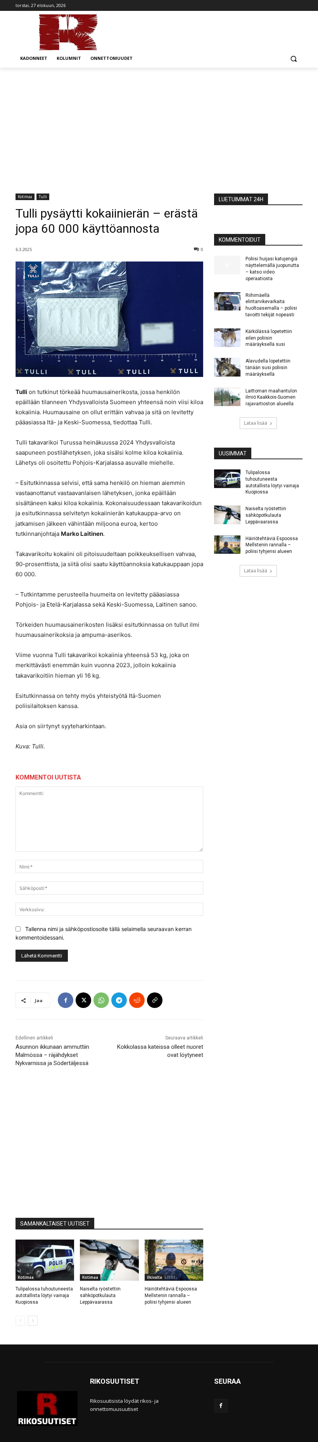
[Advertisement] (159, 125)
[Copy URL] (154, 1000)
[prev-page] (20, 1321)
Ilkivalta (154, 1277)
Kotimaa (25, 196)
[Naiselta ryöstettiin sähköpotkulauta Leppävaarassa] (109, 1260)
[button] (293, 58)
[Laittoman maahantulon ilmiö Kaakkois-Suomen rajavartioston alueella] (227, 397)
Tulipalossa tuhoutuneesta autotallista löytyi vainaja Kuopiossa (44, 1295)
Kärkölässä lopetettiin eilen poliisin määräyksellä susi (268, 338)
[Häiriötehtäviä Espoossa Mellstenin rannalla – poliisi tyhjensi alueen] (174, 1260)
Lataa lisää (255, 423)
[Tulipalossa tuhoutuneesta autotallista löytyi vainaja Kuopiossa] (45, 1260)
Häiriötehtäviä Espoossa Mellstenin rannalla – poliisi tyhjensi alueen (171, 1295)
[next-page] (33, 1321)
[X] (83, 1000)
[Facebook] (65, 1000)
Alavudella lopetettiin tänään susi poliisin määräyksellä (267, 367)
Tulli (43, 196)
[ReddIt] (137, 1000)
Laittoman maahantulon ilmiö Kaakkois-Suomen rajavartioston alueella (271, 397)
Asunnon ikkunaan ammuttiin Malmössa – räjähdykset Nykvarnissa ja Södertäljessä (52, 1055)
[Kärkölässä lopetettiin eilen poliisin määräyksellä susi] (227, 337)
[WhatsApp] (101, 1000)
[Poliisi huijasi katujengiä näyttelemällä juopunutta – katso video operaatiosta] (227, 265)
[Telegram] (119, 1000)
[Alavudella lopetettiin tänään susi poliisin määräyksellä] (227, 367)
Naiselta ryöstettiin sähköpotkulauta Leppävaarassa (100, 1295)
